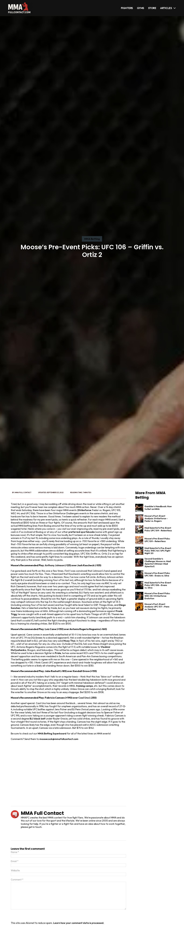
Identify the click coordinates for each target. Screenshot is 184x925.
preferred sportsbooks (81, 531)
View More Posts (33, 833)
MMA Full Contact (23, 492)
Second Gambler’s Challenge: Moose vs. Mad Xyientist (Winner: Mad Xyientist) (158, 562)
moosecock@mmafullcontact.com (58, 739)
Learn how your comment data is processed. (78, 922)
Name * (15, 852)
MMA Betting (92, 238)
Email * (14, 861)
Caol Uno (83, 697)
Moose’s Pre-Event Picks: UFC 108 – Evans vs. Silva (157, 574)
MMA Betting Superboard (52, 733)
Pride (58, 653)
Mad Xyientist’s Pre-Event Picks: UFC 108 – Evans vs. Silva (158, 585)
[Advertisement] (68, 773)
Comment (17, 879)
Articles (166, 8)
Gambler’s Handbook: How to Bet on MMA (158, 507)
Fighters (127, 8)
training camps (84, 685)
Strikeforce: (85, 510)
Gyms (140, 8)
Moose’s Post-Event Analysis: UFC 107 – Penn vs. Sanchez (157, 606)
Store (152, 8)
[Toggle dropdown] (174, 8)
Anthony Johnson (54, 565)
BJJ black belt (37, 718)
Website (15, 870)
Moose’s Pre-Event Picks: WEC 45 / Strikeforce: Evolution (157, 596)
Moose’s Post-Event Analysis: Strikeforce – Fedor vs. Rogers (156, 518)
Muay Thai (69, 640)
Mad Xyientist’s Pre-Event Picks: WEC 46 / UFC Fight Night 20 (158, 551)
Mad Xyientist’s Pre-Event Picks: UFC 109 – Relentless (158, 529)
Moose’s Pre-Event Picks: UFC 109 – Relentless (157, 539)
